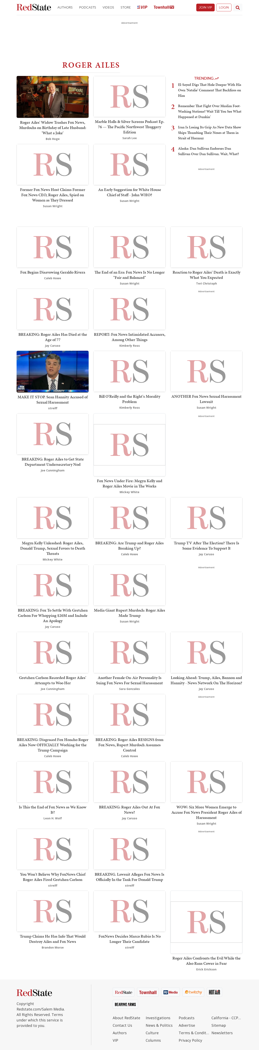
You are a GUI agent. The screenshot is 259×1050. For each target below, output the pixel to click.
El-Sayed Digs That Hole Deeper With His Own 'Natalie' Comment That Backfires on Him (209, 90)
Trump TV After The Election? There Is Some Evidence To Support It (206, 545)
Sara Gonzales (129, 689)
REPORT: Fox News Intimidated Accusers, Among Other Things (129, 337)
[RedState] (34, 7)
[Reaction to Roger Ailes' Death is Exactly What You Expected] (206, 246)
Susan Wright (53, 206)
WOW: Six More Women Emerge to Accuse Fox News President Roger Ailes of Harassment (206, 812)
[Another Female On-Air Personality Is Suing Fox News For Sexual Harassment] (129, 652)
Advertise (187, 1025)
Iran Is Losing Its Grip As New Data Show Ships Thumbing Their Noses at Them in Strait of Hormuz (209, 133)
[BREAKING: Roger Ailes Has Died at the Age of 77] (53, 309)
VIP (115, 1040)
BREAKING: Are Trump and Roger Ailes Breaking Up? (129, 545)
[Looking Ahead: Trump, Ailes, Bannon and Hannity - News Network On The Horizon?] (206, 652)
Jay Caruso (52, 346)
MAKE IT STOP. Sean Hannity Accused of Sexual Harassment (53, 399)
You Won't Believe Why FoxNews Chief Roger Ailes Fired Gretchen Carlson (52, 876)
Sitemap (218, 1025)
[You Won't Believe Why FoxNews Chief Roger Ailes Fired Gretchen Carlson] (53, 848)
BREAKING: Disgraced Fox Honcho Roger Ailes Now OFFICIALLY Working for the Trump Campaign (52, 745)
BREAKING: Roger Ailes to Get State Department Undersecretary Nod (53, 461)
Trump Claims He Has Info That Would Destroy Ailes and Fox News (53, 938)
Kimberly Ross (129, 346)
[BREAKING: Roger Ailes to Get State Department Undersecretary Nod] (53, 433)
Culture (152, 1032)
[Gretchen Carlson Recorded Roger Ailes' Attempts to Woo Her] (53, 652)
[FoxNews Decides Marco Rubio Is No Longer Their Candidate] (129, 910)
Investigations (158, 1017)
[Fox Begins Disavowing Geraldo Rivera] (53, 246)
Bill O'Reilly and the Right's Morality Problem (129, 398)
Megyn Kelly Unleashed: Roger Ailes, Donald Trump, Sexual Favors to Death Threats (52, 548)
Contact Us (122, 1025)
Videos (108, 7)
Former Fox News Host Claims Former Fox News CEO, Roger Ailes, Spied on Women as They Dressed (52, 195)
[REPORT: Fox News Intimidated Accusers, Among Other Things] (129, 309)
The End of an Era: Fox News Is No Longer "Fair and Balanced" (129, 274)
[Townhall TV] (164, 7)
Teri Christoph (206, 283)
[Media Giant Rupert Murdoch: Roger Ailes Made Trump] (129, 584)
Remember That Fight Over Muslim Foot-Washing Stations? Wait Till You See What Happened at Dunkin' (209, 111)
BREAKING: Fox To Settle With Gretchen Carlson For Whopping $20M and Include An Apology (53, 615)
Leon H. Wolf (53, 818)
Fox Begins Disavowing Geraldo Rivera (52, 272)
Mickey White (129, 492)
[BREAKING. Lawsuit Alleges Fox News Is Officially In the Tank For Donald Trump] (129, 848)
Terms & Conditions (194, 1032)
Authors (65, 7)
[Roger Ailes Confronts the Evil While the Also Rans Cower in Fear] (206, 921)
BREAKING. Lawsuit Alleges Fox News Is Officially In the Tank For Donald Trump (129, 876)
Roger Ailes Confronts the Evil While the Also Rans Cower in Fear (206, 960)
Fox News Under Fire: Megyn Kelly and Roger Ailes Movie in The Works (129, 483)
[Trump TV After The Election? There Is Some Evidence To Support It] (206, 517)
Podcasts (87, 7)
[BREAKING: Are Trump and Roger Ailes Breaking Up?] (129, 517)
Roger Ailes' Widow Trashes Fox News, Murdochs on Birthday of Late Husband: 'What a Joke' (52, 127)
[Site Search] (237, 7)
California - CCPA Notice (226, 1017)
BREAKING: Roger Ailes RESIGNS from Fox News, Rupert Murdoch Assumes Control (129, 745)
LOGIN (224, 7)
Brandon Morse (53, 947)
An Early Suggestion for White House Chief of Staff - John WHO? (129, 192)
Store (126, 7)
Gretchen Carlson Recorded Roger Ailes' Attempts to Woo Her (52, 680)
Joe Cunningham (53, 470)
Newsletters (222, 1032)
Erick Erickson (206, 969)
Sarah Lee (129, 138)
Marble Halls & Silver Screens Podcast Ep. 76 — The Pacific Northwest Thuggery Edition (129, 127)
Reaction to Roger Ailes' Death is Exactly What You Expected (206, 274)
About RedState (126, 1017)
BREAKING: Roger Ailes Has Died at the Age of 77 (52, 337)
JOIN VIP (205, 7)
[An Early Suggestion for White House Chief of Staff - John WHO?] (129, 164)
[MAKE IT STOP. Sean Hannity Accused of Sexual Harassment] (53, 371)
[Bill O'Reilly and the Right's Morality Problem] (129, 371)
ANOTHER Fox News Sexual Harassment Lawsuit (206, 398)
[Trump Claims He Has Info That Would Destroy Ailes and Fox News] (53, 910)
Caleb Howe (52, 278)
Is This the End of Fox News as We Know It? (52, 809)
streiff (52, 408)
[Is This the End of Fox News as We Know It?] (53, 781)
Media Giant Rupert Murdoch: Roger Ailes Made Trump (129, 612)
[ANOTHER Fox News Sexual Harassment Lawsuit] (206, 371)
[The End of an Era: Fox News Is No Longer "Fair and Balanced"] (129, 246)
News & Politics (159, 1025)
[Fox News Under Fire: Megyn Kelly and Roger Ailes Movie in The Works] (129, 444)
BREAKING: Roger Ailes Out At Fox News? (129, 809)
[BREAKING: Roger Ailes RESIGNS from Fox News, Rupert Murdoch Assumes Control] (129, 714)
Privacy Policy (190, 1040)
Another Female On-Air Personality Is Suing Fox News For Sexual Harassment (129, 680)
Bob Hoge (53, 139)
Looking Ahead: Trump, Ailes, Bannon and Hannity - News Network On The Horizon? (206, 680)
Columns (153, 1040)
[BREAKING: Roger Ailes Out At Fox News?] (129, 781)
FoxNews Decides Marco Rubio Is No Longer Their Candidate (130, 938)
